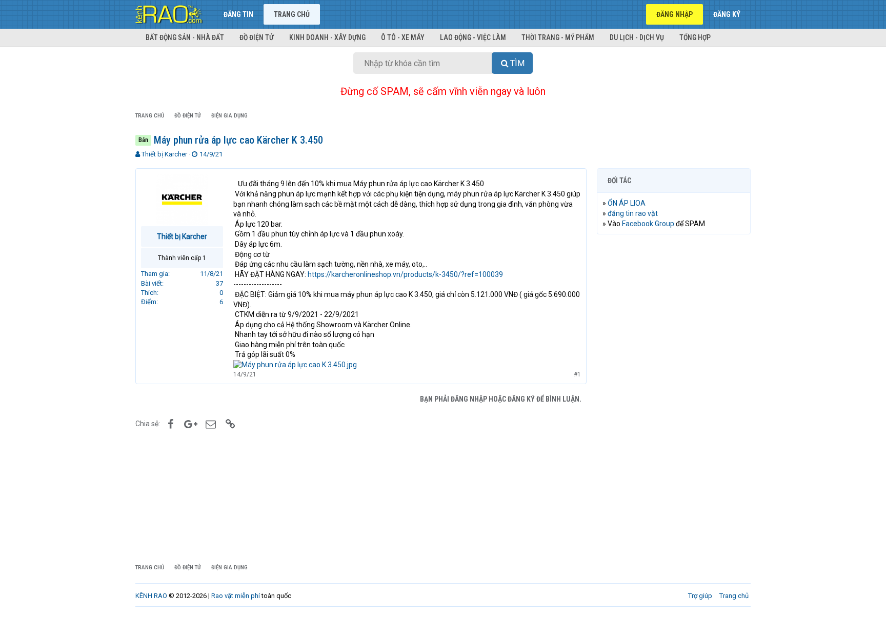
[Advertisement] (674, 398)
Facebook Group (648, 224)
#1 (577, 374)
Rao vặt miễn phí (235, 596)
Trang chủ (292, 14)
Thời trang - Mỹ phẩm (557, 37)
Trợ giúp (700, 596)
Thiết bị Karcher (164, 154)
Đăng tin (238, 14)
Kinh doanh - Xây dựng (327, 37)
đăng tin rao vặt (633, 213)
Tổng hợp (695, 37)
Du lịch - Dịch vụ (637, 37)
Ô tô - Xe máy (403, 37)
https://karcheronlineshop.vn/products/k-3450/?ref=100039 (405, 274)
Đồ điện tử (256, 37)
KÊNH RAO (151, 596)
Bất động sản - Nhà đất (185, 37)
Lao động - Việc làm (473, 37)
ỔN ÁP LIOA (627, 203)
